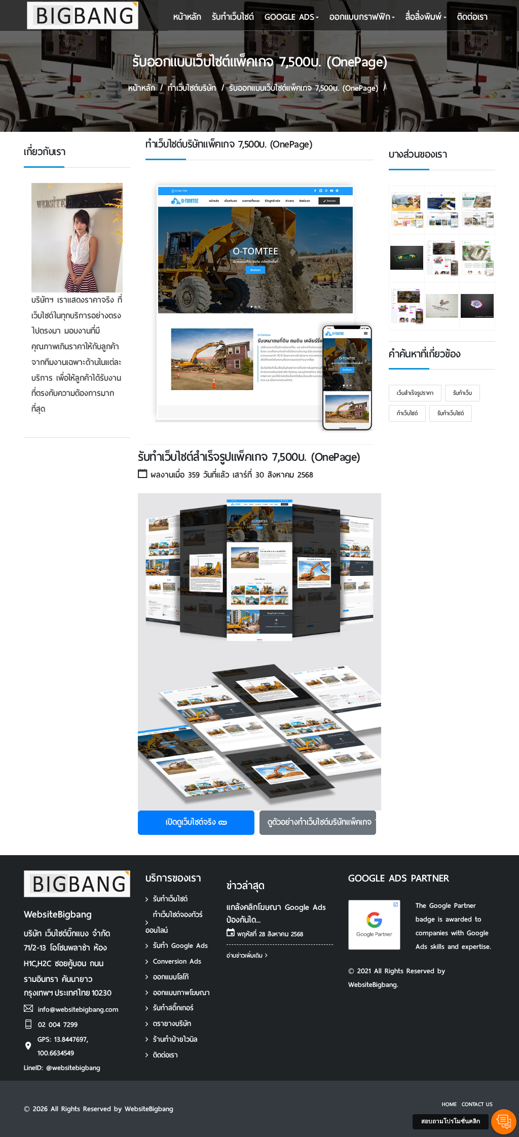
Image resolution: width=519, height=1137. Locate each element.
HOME (449, 1104)
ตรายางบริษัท (172, 1024)
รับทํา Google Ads (180, 945)
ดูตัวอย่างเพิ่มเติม (322, 822)
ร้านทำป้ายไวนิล (175, 1039)
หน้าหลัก (187, 17)
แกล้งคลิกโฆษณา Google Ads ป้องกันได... (276, 913)
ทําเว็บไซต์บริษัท (192, 88)
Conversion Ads (177, 961)
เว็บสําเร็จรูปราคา (415, 392)
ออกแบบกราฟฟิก (359, 17)
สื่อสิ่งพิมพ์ (423, 17)
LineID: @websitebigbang (62, 1068)
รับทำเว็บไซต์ (170, 899)
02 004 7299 (58, 1025)
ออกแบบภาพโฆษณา (181, 993)
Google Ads (289, 17)
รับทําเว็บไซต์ (233, 17)
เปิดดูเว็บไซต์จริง (191, 822)
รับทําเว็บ (462, 392)
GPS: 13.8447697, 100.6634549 (63, 1046)
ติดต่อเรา (472, 17)
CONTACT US (477, 1104)
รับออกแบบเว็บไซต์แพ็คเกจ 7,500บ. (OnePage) (303, 88)
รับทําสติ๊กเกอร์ (173, 1008)
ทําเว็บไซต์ (407, 413)
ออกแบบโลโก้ (171, 977)
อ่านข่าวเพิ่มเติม (246, 955)
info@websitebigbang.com (78, 1009)
